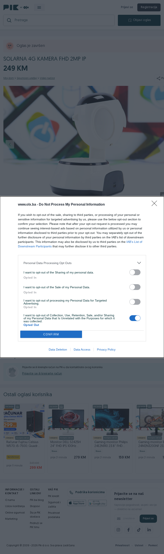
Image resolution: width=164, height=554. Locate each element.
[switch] (135, 272)
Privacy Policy (106, 349)
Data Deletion (58, 349)
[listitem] (82, 263)
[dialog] (82, 277)
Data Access (82, 349)
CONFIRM (51, 334)
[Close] (156, 205)
